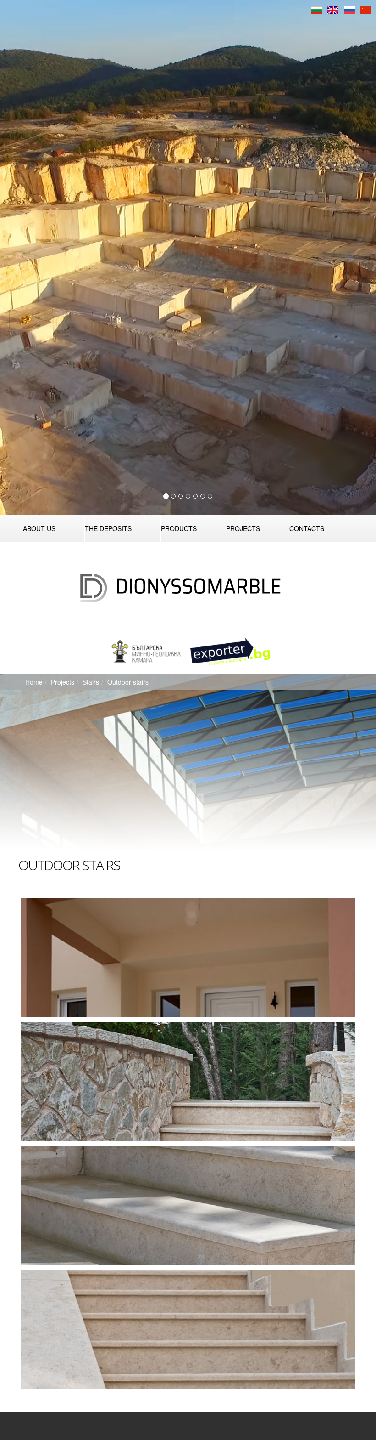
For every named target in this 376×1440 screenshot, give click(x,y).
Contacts (306, 528)
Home (34, 681)
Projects (243, 528)
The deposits (108, 528)
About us (39, 528)
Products (179, 528)
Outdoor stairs (128, 681)
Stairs (91, 681)
